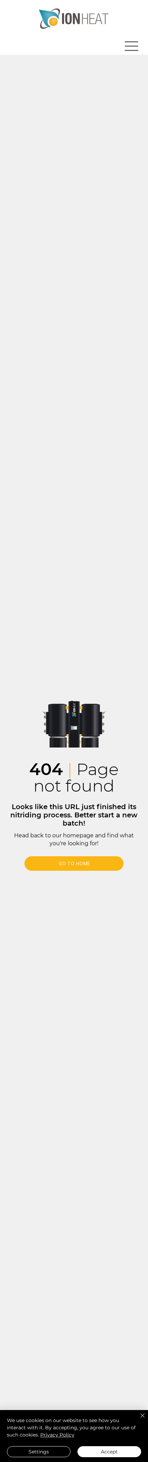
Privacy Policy (57, 1435)
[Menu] (131, 46)
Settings (39, 1452)
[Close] (138, 1419)
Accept (109, 1452)
